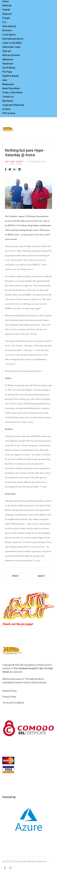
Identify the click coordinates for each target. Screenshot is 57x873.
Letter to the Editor (12, 43)
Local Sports (9, 34)
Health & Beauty (10, 76)
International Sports (12, 38)
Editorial (6, 5)
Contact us (8, 96)
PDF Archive (8, 113)
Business (7, 30)
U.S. (4, 22)
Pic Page (7, 72)
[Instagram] (10, 868)
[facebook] (5, 868)
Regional (7, 14)
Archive (6, 109)
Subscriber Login (11, 47)
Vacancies (7, 63)
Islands (6, 9)
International (9, 26)
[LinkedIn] (19, 169)
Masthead (7, 101)
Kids (4, 80)
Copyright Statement (13, 105)
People (6, 18)
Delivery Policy (9, 691)
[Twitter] (10, 169)
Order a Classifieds (12, 92)
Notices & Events (11, 55)
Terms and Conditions (13, 702)
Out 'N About (8, 67)
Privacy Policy (9, 696)
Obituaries (7, 59)
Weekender (8, 84)
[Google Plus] (14, 169)
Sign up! (6, 51)
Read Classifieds (11, 88)
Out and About (14, 161)
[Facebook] (5, 169)
